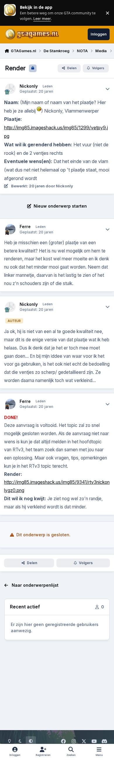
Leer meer (10, 13)
